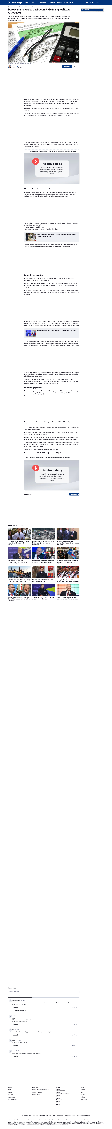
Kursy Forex (83, 1096)
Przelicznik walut (11, 1097)
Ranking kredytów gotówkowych (63, 1093)
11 (74, 1024)
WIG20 (82, 1092)
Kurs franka (10, 1094)
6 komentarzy (68, 66)
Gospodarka (68, 2)
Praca (59, 2)
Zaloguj (97, 2)
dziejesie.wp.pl (60, 453)
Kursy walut (10, 1091)
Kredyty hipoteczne (60, 1096)
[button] (92, 2)
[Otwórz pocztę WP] (87, 2)
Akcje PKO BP (83, 1091)
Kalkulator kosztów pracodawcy (38, 1091)
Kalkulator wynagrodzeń (37, 1092)
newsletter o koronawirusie (50, 450)
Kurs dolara (10, 1096)
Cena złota (83, 1089)
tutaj (36, 1125)
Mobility (52, 2)
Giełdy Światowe (84, 1099)
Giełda (26, 2)
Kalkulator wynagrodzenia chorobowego (40, 1089)
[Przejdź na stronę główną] (9, 3)
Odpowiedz (15, 1007)
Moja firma (43, 2)
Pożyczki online (59, 1099)
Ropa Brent (83, 1097)
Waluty (34, 2)
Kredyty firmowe (59, 1102)
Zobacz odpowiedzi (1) (20, 1010)
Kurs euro (10, 1092)
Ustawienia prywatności (83, 1115)
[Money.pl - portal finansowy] (18, 2)
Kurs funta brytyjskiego (12, 1099)
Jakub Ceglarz (16, 66)
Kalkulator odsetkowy (36, 1094)
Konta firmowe (59, 1105)
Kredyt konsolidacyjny (60, 1090)
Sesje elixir (83, 1094)
